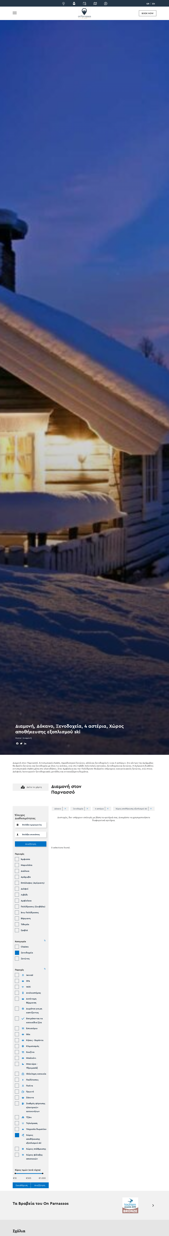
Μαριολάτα (26, 865)
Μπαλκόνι (31, 1058)
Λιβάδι (24, 894)
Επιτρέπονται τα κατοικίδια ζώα (34, 1020)
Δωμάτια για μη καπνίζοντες (34, 1010)
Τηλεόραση (32, 1123)
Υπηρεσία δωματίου (36, 1129)
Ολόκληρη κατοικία (36, 1073)
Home (18, 738)
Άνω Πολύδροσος (30, 912)
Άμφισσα (25, 859)
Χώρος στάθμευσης (36, 1149)
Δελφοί (24, 888)
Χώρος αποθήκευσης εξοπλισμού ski (33, 1139)
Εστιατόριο (31, 1028)
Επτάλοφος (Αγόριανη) (32, 883)
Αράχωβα (26, 877)
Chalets (25, 946)
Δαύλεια (25, 871)
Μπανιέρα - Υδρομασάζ (32, 1066)
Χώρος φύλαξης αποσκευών (34, 1156)
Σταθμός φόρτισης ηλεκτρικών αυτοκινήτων (35, 1107)
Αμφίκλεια (26, 900)
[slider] (15, 1173)
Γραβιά (24, 930)
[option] (130, 1205)
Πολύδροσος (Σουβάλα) (33, 906)
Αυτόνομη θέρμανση (31, 1000)
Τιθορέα (25, 924)
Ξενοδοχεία (27, 952)
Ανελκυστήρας (33, 992)
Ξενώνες (25, 958)
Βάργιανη (26, 918)
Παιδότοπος (32, 1079)
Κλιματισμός (32, 1046)
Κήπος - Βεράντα (34, 1040)
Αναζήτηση (30, 844)
